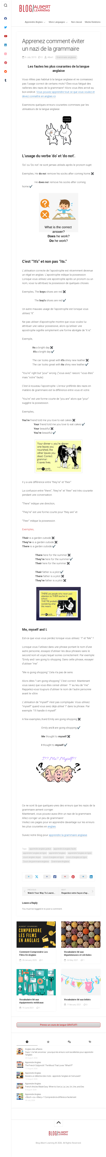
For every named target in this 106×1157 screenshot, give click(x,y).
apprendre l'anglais (57, 853)
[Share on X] (31, 876)
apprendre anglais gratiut (40, 849)
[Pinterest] (5, 63)
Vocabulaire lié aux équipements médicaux (31, 1001)
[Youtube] (5, 36)
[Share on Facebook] (49, 876)
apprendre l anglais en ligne (34, 853)
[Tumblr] (5, 80)
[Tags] (90, 1042)
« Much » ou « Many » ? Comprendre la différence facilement (50, 1097)
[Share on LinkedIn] (86, 876)
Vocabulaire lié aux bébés (77, 999)
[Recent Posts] (27, 1042)
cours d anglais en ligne (53, 857)
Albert (50, 57)
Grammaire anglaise (66, 57)
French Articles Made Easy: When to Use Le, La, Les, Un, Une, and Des (54, 1087)
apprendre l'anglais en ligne (79, 853)
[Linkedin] (5, 45)
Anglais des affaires (33, 1049)
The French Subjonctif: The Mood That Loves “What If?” (49, 1065)
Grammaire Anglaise (60, 861)
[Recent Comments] (69, 1042)
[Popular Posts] (48, 1042)
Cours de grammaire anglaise (36, 861)
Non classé (76, 22)
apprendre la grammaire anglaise (68, 835)
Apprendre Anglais (34, 22)
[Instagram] (5, 54)
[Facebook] (5, 18)
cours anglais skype (32, 857)
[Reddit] (5, 71)
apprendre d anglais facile (65, 849)
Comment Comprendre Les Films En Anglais (33, 953)
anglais (52, 826)
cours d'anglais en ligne (76, 857)
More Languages (57, 22)
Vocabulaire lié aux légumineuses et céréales (78, 953)
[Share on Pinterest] (68, 876)
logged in (39, 909)
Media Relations (92, 22)
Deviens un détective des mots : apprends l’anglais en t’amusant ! (53, 1076)
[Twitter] (5, 27)
